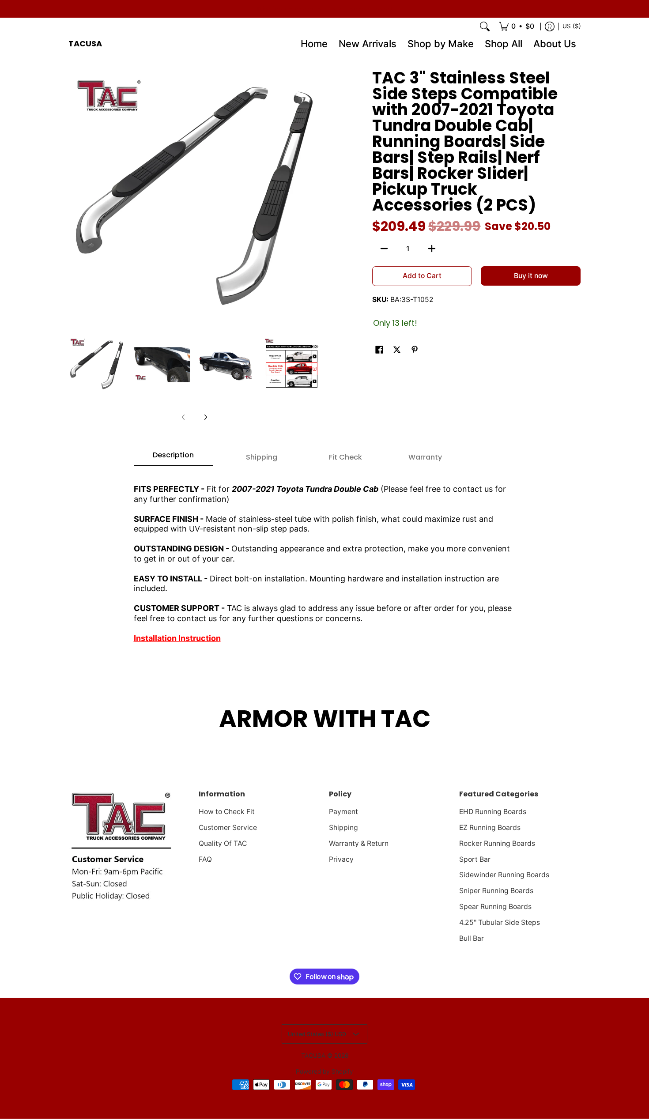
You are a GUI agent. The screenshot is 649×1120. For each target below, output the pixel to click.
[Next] (205, 417)
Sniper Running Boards (496, 890)
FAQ (205, 859)
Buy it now (531, 276)
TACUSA (85, 43)
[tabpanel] (325, 559)
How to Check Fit (227, 811)
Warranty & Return (359, 843)
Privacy (341, 859)
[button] (379, 350)
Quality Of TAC (223, 843)
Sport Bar (475, 859)
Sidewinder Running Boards (504, 875)
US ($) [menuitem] (571, 26)
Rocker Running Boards (497, 843)
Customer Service (228, 827)
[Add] (432, 248)
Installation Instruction (177, 638)
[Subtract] (384, 248)
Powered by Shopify (324, 1071)
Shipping (343, 827)
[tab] (173, 457)
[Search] (484, 26)
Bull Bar (471, 938)
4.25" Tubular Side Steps (499, 922)
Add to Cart (422, 276)
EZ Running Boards (490, 827)
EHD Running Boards (492, 811)
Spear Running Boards (495, 906)
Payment (343, 811)
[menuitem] (516, 26)
